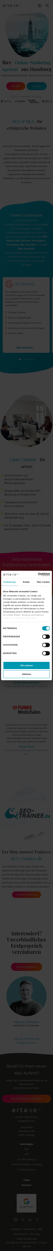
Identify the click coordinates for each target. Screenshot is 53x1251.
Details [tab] (26, 582)
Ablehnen (26, 674)
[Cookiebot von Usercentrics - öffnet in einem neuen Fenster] (38, 574)
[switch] (46, 636)
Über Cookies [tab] (43, 582)
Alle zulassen (26, 665)
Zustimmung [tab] (9, 582)
